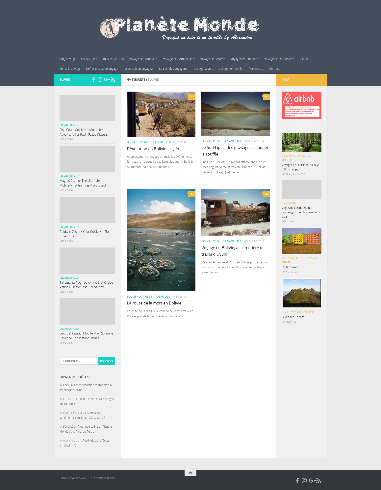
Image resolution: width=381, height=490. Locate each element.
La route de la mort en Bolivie (154, 303)
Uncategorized (69, 125)
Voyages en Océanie (277, 59)
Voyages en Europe (243, 59)
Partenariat (256, 69)
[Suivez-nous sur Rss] (112, 79)
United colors (290, 267)
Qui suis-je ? (89, 59)
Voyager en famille (231, 69)
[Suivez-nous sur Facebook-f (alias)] (93, 79)
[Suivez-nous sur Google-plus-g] (106, 79)
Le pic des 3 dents (293, 317)
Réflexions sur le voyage (102, 69)
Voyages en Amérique (177, 59)
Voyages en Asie (211, 59)
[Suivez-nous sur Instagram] (100, 79)
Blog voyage (67, 59)
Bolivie (131, 142)
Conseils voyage (70, 69)
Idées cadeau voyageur (139, 69)
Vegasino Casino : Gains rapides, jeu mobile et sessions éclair (301, 212)
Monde (304, 59)
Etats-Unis (288, 156)
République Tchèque (294, 258)
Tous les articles (113, 59)
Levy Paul (69, 385)
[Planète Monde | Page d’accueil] (190, 27)
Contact (274, 69)
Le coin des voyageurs (173, 69)
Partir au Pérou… (86, 431)
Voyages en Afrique (142, 59)
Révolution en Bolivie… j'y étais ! (157, 148)
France (286, 312)
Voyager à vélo (203, 69)
